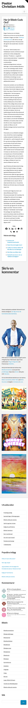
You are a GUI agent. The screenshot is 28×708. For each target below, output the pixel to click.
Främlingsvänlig (8, 512)
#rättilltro (11, 364)
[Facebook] (6, 228)
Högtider (6, 669)
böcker (17, 372)
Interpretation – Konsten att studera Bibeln (16, 597)
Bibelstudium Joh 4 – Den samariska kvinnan (16, 608)
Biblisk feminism (8, 530)
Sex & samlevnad (8, 534)
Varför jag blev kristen (9, 523)
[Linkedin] (12, 228)
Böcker (6, 676)
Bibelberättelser (8, 641)
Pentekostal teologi (9, 541)
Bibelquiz (17, 613)
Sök (23, 702)
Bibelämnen (7, 644)
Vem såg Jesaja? (6, 562)
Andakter (6, 666)
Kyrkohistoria (7, 662)
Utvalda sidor (8, 505)
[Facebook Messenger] (18, 228)
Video (5, 673)
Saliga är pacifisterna (9, 527)
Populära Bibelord (17, 589)
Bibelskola (6, 655)
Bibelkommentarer (7, 369)
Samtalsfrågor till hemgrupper (12, 516)
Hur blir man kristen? (9, 537)
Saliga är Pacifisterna (7, 572)
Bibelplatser (7, 651)
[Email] (14, 231)
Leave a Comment (10, 29)
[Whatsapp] (15, 228)
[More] (17, 231)
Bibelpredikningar (8, 634)
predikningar (5, 372)
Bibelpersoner (7, 648)
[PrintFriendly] (21, 228)
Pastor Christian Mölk (13, 5)
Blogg (6, 28)
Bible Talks (15, 379)
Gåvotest (6, 374)
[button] (24, 11)
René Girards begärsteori (14, 245)
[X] (9, 228)
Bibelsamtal (7, 637)
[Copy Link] (11, 231)
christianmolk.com (18, 382)
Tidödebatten (7, 544)
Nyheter (11, 28)
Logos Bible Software (9, 680)
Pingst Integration (13, 361)
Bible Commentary (7, 379)
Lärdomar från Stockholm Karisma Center (15, 602)
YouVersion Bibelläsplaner (11, 683)
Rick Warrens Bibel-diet (14, 252)
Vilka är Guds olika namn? (8, 558)
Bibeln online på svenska (10, 520)
